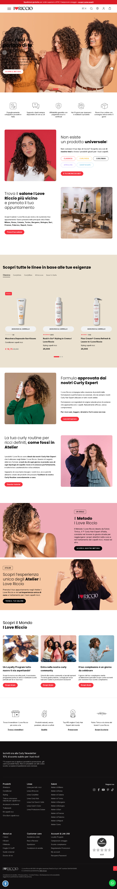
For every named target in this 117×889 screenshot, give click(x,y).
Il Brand (5, 841)
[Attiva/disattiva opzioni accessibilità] (5, 883)
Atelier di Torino (57, 798)
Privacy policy (23, 875)
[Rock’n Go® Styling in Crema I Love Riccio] (58, 311)
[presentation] (4, 52)
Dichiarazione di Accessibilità (50, 875)
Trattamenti (7, 808)
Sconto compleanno (58, 844)
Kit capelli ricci (8, 812)
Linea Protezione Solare (36, 809)
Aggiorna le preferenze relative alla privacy (17, 877)
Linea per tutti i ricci (34, 787)
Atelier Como (56, 824)
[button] (51, 89)
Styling (5, 795)
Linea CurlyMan (33, 795)
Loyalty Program (57, 837)
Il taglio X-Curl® (9, 848)
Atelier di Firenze (57, 813)
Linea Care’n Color (34, 806)
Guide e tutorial (8, 852)
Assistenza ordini (33, 837)
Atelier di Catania (57, 795)
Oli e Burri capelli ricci (11, 816)
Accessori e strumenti (11, 804)
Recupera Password (58, 856)
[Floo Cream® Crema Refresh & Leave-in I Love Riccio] (96, 311)
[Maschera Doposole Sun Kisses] (20, 311)
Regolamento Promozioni (60, 848)
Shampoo (6, 787)
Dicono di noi (8, 856)
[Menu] (9, 8)
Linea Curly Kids (33, 798)
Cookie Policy (34, 875)
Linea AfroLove (32, 791)
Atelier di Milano (57, 787)
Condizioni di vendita (35, 848)
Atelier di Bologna (57, 806)
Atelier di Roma (56, 791)
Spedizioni (31, 844)
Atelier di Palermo (57, 817)
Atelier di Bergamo (58, 802)
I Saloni (5, 837)
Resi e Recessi (32, 841)
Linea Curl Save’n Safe (35, 802)
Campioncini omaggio (59, 841)
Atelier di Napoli (57, 821)
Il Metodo (6, 844)
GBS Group (43, 871)
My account (55, 852)
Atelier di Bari (56, 809)
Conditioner (7, 791)
